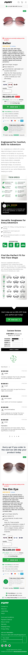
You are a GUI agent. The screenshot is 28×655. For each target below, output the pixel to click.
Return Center (5, 622)
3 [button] (14, 436)
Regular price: (7, 94)
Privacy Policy (5, 629)
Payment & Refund (6, 619)
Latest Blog (4, 611)
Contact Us (4, 606)
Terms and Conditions (7, 617)
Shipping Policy (5, 626)
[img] (4, 371)
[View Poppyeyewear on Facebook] (6, 645)
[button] (18, 2)
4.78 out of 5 (18, 333)
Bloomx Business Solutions (20, 651)
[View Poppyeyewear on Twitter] (9, 645)
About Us (3, 608)
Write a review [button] (14, 349)
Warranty (3, 624)
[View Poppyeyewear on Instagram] (2, 645)
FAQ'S (3, 613)
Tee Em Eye (10, 489)
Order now (14, 107)
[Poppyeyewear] (8, 2)
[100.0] (13, 358)
